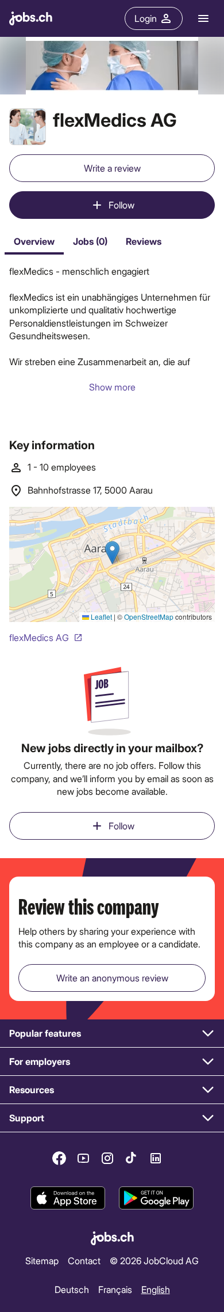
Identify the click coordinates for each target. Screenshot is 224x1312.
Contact (84, 1260)
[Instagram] (107, 1158)
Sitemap (42, 1260)
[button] (112, 1033)
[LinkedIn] (155, 1158)
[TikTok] (131, 1158)
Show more (112, 386)
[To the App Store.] (67, 1198)
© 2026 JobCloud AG (154, 1260)
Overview (34, 241)
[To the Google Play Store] (156, 1198)
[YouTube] (83, 1158)
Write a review (112, 167)
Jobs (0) (90, 241)
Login (145, 18)
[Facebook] (59, 1158)
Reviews (143, 241)
